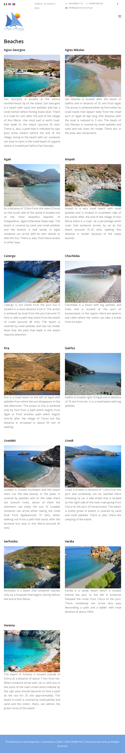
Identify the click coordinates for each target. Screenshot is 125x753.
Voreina (9, 625)
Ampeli (70, 159)
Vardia (69, 541)
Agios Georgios (14, 50)
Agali (7, 159)
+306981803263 (95, 3)
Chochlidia (72, 256)
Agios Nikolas (74, 50)
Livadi (69, 440)
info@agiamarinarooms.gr (80, 7)
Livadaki (10, 440)
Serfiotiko (11, 541)
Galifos (70, 348)
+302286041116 (75, 3)
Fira (6, 348)
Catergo (9, 256)
